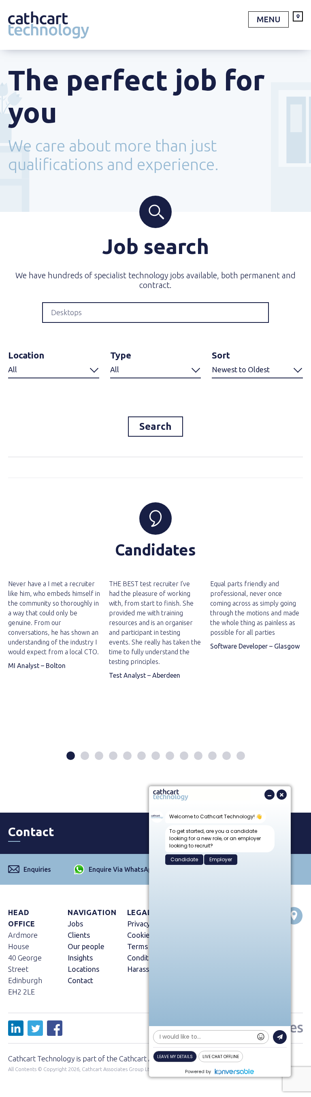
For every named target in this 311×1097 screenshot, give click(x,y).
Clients (79, 935)
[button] (70, 755)
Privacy (138, 924)
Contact (80, 980)
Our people (86, 946)
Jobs (75, 924)
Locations (83, 969)
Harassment (146, 969)
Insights (80, 958)
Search (155, 426)
